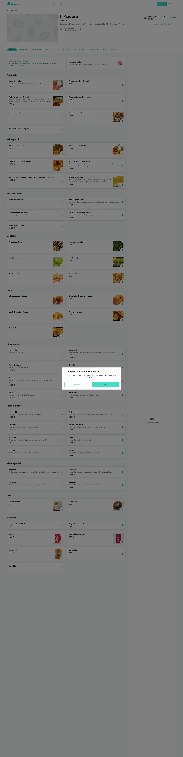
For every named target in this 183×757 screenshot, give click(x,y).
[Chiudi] (118, 370)
